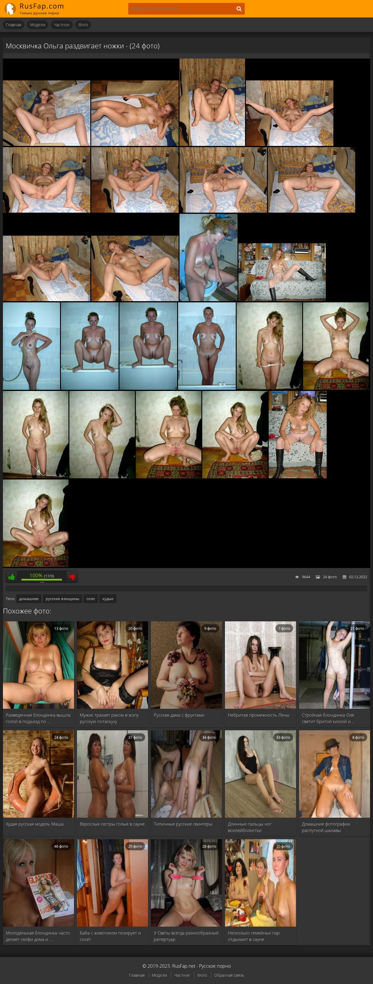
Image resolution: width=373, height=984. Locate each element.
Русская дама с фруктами (179, 715)
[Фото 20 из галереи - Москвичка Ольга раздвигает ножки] (102, 476)
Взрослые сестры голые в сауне (112, 824)
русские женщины (62, 598)
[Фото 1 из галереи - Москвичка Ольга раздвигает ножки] (46, 144)
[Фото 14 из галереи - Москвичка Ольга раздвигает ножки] (90, 388)
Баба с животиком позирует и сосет (110, 936)
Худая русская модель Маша (35, 824)
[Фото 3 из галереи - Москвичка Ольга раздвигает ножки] (212, 144)
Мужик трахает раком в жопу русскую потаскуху (109, 718)
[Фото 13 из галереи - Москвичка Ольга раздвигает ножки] (31, 388)
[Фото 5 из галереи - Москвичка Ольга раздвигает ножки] (46, 211)
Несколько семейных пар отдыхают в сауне (254, 936)
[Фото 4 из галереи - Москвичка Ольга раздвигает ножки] (289, 144)
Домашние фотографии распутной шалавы (326, 827)
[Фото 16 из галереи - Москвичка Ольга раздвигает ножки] (207, 388)
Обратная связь (229, 975)
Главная (13, 24)
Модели (37, 24)
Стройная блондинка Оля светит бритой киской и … (328, 718)
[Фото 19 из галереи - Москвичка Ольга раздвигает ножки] (35, 476)
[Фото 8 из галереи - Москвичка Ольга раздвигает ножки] (311, 211)
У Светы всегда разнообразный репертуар (186, 936)
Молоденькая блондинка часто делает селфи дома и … (38, 936)
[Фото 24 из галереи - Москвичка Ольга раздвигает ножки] (35, 565)
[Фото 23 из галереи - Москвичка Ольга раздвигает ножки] (298, 476)
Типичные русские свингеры (183, 824)
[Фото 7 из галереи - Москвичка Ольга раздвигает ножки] (223, 211)
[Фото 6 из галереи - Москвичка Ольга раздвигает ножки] (135, 211)
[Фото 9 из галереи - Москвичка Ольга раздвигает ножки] (46, 299)
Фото (83, 24)
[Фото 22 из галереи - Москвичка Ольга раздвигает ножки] (235, 476)
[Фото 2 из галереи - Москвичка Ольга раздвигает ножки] (135, 144)
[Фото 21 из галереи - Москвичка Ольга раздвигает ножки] (168, 476)
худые (107, 598)
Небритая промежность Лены (258, 715)
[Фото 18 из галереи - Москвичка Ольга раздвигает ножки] (336, 388)
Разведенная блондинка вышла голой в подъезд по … (38, 718)
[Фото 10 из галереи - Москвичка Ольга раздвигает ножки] (135, 299)
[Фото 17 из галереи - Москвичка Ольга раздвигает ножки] (269, 388)
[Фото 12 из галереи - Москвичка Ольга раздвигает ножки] (282, 299)
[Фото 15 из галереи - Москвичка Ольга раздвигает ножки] (148, 388)
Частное (62, 24)
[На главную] (38, 8)
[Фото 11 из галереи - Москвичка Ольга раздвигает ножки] (208, 299)
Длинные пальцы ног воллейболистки (250, 827)
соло (91, 598)
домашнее (28, 598)
